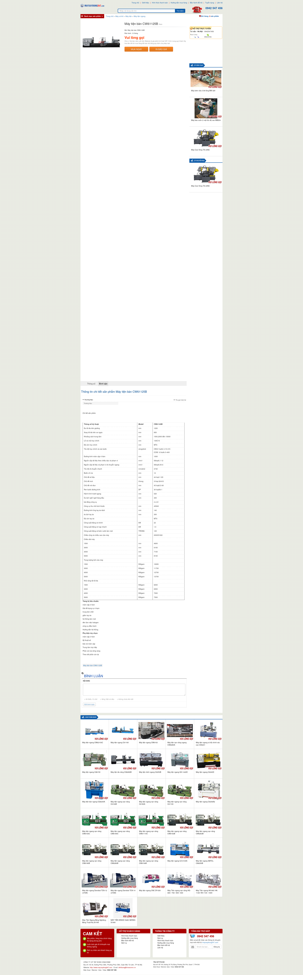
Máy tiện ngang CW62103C (92, 742)
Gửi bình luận (89, 704)
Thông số (91, 383)
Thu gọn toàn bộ (181, 400)
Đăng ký (217, 947)
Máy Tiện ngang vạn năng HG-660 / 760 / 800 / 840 (179, 891)
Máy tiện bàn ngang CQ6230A (93, 801)
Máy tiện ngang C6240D (205, 772)
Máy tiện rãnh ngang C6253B (150, 772)
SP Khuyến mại (199, 161)
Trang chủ (135, 2)
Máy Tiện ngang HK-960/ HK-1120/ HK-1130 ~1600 (207, 891)
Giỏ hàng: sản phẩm (210, 16)
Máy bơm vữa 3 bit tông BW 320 (203, 90)
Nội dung (86, 681)
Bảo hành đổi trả (196, 2)
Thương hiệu (88, 400)
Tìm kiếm (180, 11)
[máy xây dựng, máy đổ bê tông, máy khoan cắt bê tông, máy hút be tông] (92, 5)
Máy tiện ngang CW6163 (148, 742)
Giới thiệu (145, 2)
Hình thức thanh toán (160, 2)
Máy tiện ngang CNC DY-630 (150, 890)
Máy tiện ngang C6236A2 (205, 801)
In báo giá (161, 49)
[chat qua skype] (208, 34)
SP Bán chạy (198, 65)
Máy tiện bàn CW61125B (92, 665)
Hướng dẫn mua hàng (179, 2)
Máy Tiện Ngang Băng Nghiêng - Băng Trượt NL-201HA (94, 921)
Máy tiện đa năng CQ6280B (121, 772)
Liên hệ (220, 2)
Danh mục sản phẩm (92, 16)
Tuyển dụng (209, 2)
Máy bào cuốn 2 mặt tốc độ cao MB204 (206, 120)
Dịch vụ (124, 943)
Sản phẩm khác (91, 717)
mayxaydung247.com (210, 942)
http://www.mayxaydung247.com (101, 967)
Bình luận (103, 383)
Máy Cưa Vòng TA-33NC (200, 150)
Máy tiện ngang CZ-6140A (177, 861)
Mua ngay (136, 49)
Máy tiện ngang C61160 (120, 742)
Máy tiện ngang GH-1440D (177, 772)
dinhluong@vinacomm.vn (127, 967)
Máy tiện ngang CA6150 (91, 772)
